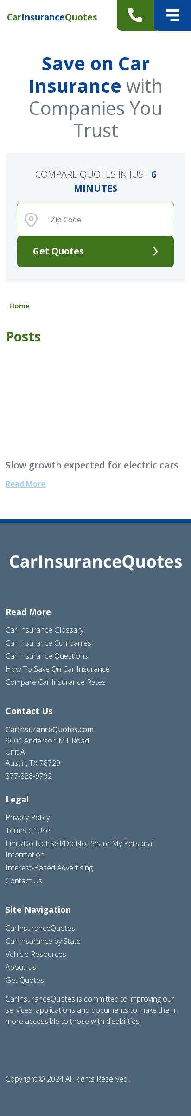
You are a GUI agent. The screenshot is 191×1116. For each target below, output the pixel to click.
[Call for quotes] (137, 15)
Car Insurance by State (43, 941)
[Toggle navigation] (172, 15)
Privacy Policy (28, 817)
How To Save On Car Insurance (58, 669)
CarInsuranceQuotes (40, 928)
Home (19, 305)
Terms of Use (28, 830)
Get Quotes (58, 251)
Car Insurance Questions (47, 656)
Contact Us (24, 880)
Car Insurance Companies (48, 643)
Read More (25, 484)
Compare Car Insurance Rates (56, 682)
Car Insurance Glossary (44, 630)
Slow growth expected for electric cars (92, 465)
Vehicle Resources (36, 954)
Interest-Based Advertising (49, 867)
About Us (21, 967)
